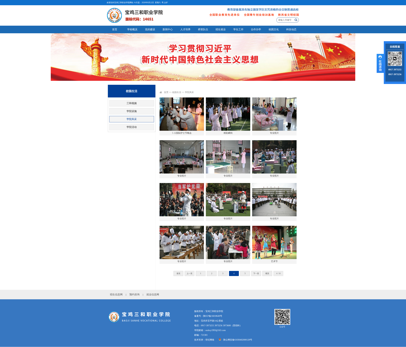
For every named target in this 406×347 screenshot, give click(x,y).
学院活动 (132, 127)
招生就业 (221, 29)
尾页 (267, 273)
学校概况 (132, 29)
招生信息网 (116, 294)
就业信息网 (152, 294)
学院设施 (132, 111)
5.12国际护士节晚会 (182, 133)
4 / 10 (278, 273)
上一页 (189, 273)
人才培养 (185, 29)
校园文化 (274, 29)
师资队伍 (203, 29)
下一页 (256, 273)
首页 (114, 29)
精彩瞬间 (228, 133)
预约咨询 (134, 294)
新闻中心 (168, 29)
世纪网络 (209, 340)
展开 (380, 63)
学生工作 (238, 29)
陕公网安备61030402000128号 (237, 340)
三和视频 (132, 103)
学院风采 (132, 119)
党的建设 (150, 29)
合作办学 (256, 29)
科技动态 (291, 29)
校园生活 (176, 92)
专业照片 (274, 133)
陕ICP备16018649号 (212, 316)
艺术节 (274, 261)
